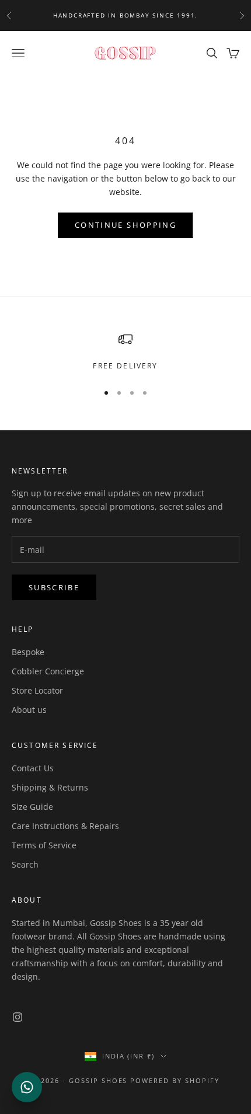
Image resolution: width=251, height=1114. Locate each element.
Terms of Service (44, 845)
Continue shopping (125, 225)
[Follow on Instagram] (17, 1017)
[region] (125, 352)
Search (25, 864)
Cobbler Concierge (48, 671)
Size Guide (32, 806)
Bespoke (28, 651)
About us (29, 709)
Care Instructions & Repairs (65, 825)
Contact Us (33, 768)
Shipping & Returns (50, 787)
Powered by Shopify (174, 1080)
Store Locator (37, 690)
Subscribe (54, 587)
